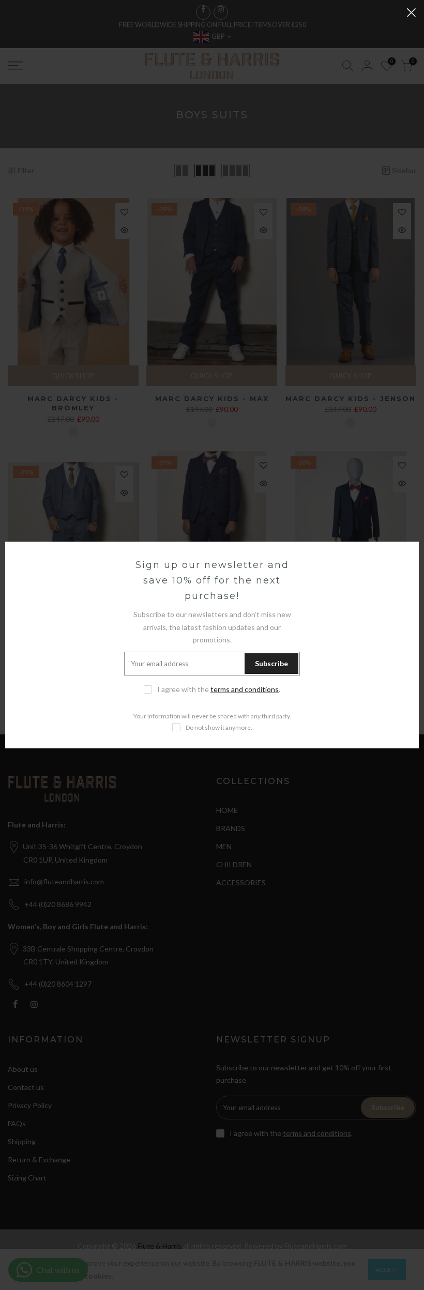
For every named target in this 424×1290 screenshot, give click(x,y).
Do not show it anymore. (219, 727)
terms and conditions (244, 689)
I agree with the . (218, 689)
